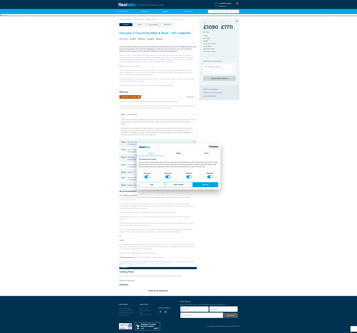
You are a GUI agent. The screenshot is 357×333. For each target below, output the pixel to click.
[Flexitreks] (127, 4)
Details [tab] (178, 153)
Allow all (205, 184)
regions (165, 11)
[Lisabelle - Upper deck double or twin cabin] (154, 263)
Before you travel (145, 315)
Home (121, 19)
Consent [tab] (150, 153)
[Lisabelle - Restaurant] (164, 263)
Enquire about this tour (219, 78)
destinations (123, 11)
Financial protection (126, 312)
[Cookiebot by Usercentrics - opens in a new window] (210, 147)
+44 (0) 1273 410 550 (209, 96)
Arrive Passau (129, 114)
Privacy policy (124, 315)
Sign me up (230, 315)
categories (144, 11)
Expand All (190, 97)
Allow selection (179, 184)
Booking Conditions (126, 310)
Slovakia (154, 19)
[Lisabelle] (148, 263)
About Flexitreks (125, 308)
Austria (136, 19)
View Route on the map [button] (128, 97)
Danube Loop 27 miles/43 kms (130, 143)
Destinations (128, 19)
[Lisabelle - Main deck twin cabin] (161, 263)
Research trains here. (127, 280)
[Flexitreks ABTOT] (125, 326)
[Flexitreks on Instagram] (166, 312)
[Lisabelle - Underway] (144, 263)
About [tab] (206, 153)
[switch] (168, 176)
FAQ (140, 312)
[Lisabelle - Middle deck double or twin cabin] (151, 263)
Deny (151, 184)
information (188, 11)
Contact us (222, 6)
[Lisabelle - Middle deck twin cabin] (158, 263)
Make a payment (145, 310)
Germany (141, 19)
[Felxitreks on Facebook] (160, 312)
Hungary (148, 19)
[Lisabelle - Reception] (171, 263)
